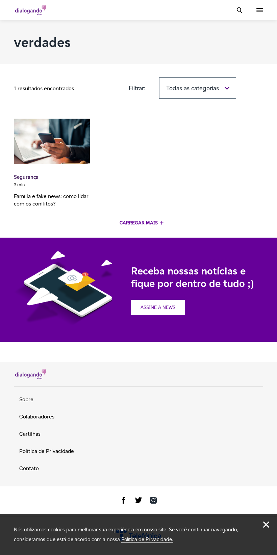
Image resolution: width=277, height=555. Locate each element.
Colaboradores (36, 416)
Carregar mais (139, 223)
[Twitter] (138, 501)
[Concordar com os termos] (266, 525)
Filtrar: (137, 88)
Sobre (26, 399)
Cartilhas (30, 433)
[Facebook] (124, 501)
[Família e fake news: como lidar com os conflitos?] (52, 142)
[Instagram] (153, 501)
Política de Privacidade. (147, 539)
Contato (29, 468)
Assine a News (158, 307)
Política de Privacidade (46, 451)
